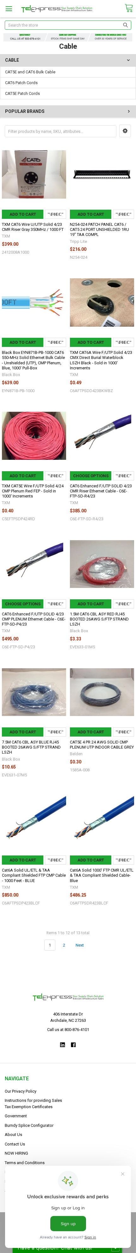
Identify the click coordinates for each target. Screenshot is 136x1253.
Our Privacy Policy (20, 1091)
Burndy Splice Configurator (29, 1125)
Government (16, 1116)
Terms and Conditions (25, 1162)
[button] (125, 131)
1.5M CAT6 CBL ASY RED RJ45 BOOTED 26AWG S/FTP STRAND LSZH (99, 619)
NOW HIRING (16, 1153)
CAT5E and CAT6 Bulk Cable (30, 72)
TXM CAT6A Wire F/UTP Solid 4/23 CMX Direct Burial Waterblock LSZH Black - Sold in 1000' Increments (101, 360)
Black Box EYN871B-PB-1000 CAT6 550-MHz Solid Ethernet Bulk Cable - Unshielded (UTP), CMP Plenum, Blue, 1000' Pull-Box (33, 360)
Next (80, 945)
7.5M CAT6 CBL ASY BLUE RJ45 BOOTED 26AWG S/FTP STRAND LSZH (31, 747)
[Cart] (128, 8)
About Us (13, 1134)
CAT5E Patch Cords (22, 93)
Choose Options (90, 475)
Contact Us (15, 1144)
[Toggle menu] (8, 8)
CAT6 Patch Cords (21, 82)
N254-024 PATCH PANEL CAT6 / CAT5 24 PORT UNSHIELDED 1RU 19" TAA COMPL (99, 229)
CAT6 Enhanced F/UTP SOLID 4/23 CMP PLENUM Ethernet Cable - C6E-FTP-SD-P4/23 (33, 619)
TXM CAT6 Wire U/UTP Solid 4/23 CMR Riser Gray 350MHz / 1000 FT (33, 227)
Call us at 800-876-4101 (68, 1029)
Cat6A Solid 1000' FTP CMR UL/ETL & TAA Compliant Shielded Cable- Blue (101, 875)
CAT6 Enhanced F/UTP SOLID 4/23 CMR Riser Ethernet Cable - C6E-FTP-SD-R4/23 (101, 491)
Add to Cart (22, 214)
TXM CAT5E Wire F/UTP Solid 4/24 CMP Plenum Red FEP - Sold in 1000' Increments (33, 491)
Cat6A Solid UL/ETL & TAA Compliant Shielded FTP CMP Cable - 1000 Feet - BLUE (34, 875)
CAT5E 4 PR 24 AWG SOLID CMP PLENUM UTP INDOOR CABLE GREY (102, 745)
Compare (55, 214)
